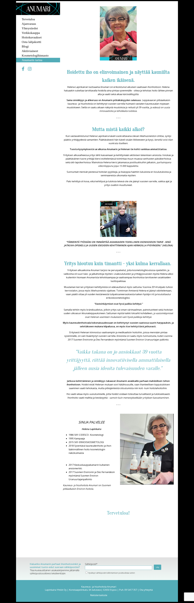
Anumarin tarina (32, 60)
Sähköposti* (91, 564)
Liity (157, 567)
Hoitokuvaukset (32, 37)
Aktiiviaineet (30, 51)
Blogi (25, 46)
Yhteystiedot (30, 28)
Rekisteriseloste (98, 595)
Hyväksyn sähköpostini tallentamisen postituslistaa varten (111, 573)
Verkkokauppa (31, 33)
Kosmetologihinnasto (35, 55)
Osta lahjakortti (31, 42)
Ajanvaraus (29, 24)
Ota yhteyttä (146, 589)
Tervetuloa (28, 19)
